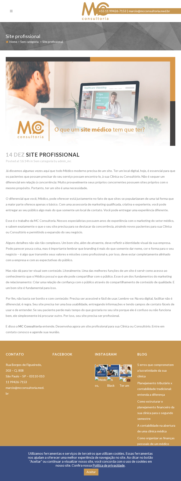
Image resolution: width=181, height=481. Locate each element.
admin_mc (64, 161)
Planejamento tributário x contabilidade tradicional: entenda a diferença (154, 388)
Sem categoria (29, 42)
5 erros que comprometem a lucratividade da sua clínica (155, 370)
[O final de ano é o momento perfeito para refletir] (101, 371)
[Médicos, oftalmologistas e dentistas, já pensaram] (113, 371)
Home (13, 42)
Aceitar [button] (91, 472)
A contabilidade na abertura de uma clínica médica (156, 428)
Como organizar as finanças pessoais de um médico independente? (156, 443)
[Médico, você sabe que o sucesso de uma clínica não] (125, 371)
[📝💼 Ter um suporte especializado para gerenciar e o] (125, 383)
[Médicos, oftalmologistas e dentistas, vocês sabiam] (101, 383)
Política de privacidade (108, 465)
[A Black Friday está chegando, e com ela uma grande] (113, 383)
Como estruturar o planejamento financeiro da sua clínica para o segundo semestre (155, 409)
